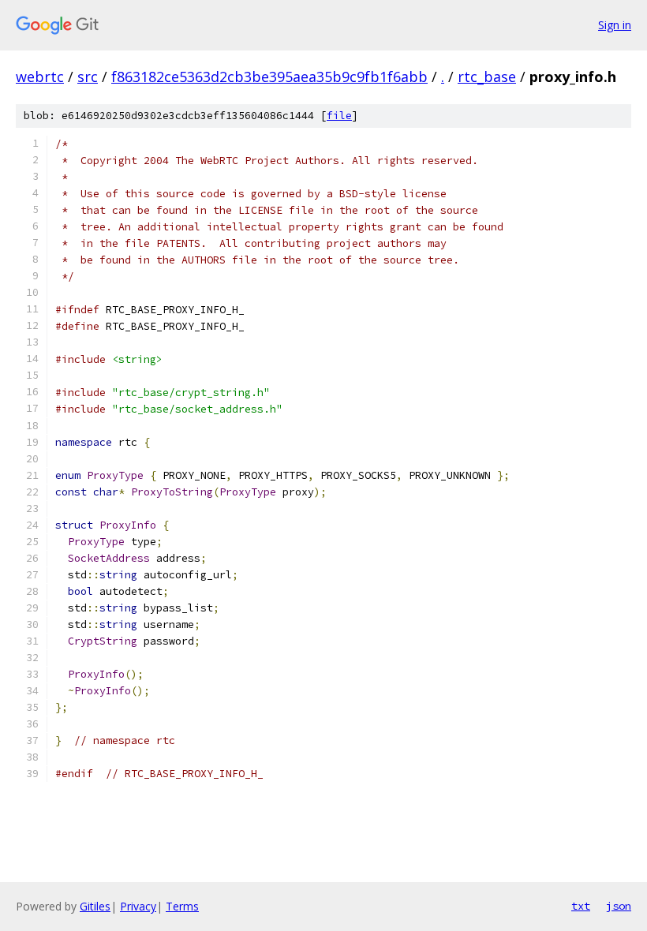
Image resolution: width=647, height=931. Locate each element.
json (618, 906)
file (339, 115)
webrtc (40, 76)
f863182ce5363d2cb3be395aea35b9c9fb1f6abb (269, 76)
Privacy (138, 906)
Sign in (614, 24)
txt (580, 906)
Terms (182, 906)
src (87, 76)
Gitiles (95, 906)
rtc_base (487, 76)
